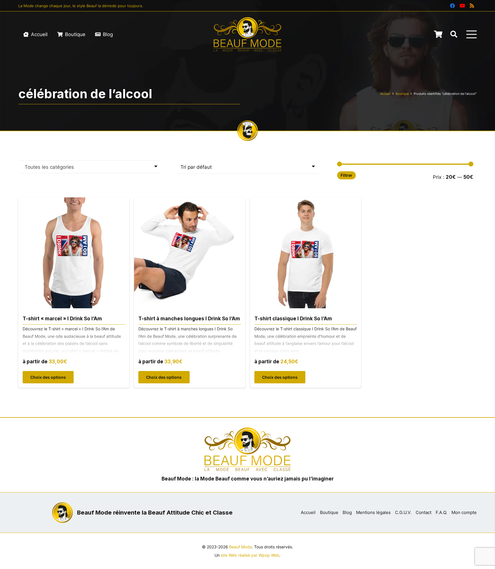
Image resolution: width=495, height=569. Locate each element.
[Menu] (471, 34)
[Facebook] (452, 6)
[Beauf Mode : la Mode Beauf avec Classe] (248, 34)
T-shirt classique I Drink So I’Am (293, 318)
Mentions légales (373, 512)
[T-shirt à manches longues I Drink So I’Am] (189, 201)
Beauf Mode (240, 547)
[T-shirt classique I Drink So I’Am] (305, 201)
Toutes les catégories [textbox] (49, 167)
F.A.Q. (441, 512)
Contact (423, 512)
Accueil (385, 94)
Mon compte (464, 512)
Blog (347, 512)
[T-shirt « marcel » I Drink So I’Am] (73, 201)
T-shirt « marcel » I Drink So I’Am (62, 318)
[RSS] (472, 6)
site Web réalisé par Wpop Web (250, 555)
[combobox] (89, 167)
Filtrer (346, 175)
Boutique (402, 94)
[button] (453, 34)
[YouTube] (462, 6)
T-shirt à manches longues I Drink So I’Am (189, 318)
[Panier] (438, 34)
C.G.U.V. (403, 512)
